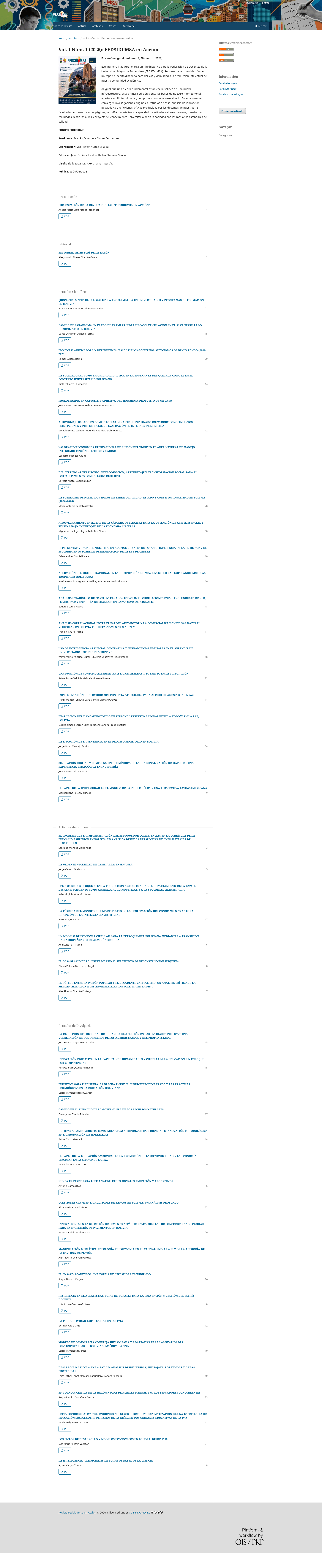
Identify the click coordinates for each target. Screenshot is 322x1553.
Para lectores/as (228, 83)
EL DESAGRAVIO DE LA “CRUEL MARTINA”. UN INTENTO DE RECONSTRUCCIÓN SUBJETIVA (119, 961)
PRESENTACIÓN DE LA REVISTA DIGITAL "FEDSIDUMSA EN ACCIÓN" (104, 205)
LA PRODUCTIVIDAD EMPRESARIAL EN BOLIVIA (91, 1321)
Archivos (97, 26)
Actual (82, 26)
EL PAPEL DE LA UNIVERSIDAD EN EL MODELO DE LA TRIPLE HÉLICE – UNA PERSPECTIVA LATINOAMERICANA (133, 788)
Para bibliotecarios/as (231, 94)
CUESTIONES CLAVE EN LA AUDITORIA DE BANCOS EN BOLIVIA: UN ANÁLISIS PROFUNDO (119, 1202)
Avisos (112, 26)
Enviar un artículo (232, 111)
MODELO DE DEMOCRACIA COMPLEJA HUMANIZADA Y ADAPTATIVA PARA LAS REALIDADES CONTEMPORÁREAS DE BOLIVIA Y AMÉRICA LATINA (121, 1344)
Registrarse (251, 2)
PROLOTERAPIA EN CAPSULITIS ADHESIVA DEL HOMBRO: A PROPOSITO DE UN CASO (115, 400)
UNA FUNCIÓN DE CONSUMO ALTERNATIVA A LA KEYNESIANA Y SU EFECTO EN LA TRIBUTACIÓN (124, 673)
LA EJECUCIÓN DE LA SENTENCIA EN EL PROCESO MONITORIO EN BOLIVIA (109, 741)
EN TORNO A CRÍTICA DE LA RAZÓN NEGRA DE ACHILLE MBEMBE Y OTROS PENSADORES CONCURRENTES (129, 1392)
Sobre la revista (62, 26)
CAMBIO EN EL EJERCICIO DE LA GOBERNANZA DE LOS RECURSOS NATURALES (111, 1109)
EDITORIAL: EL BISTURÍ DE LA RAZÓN (84, 252)
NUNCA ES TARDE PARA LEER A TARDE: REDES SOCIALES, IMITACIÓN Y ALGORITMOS (116, 1181)
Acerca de (128, 26)
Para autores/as (227, 88)
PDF (66, 216)
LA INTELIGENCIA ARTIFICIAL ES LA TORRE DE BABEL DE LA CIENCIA (106, 1460)
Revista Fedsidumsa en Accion (77, 1512)
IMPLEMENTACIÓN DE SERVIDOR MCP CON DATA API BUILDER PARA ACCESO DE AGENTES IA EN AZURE (128, 695)
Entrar (265, 2)
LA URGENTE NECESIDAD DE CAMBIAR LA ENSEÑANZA (95, 864)
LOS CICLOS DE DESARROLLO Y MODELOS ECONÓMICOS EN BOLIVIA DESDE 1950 (113, 1439)
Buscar (261, 26)
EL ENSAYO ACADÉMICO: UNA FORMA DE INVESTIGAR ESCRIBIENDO (105, 1274)
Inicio (61, 38)
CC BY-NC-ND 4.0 (139, 1512)
